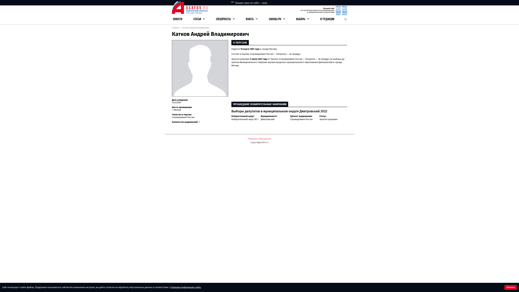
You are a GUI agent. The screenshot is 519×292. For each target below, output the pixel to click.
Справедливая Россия (301, 119)
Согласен (511, 287)
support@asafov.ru (259, 142)
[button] (199, 19)
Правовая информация (259, 138)
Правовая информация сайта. (185, 287)
